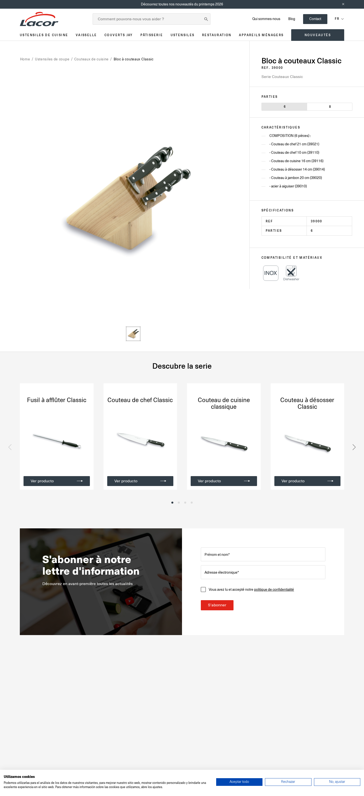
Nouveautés (318, 35)
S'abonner (217, 605)
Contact (315, 19)
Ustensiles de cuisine (44, 35)
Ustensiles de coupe (52, 59)
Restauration (217, 35)
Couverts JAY (118, 35)
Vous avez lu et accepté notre (251, 589)
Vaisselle (86, 35)
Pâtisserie (151, 35)
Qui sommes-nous (266, 19)
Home (25, 59)
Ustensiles (183, 35)
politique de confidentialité (274, 589)
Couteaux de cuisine (91, 59)
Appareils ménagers (261, 35)
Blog (291, 19)
